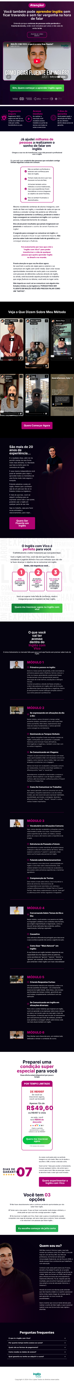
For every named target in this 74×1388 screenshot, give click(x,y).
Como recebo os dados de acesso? (22, 1352)
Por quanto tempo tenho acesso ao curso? (26, 1343)
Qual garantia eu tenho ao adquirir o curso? (26, 1356)
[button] (37, 1338)
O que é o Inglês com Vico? (19, 1338)
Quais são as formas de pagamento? (23, 1347)
